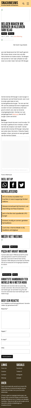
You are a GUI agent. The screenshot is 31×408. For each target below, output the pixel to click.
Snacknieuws (9, 3)
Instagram (19, 375)
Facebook (19, 368)
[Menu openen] (28, 4)
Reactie (4, 309)
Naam (3, 331)
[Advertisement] (15, 78)
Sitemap (3, 378)
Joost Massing (18, 36)
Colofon (3, 371)
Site (2, 348)
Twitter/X (19, 371)
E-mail (4, 339)
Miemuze (15, 114)
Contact (3, 375)
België (4, 33)
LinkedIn (18, 378)
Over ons (4, 368)
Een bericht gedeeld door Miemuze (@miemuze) (14, 170)
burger (11, 33)
